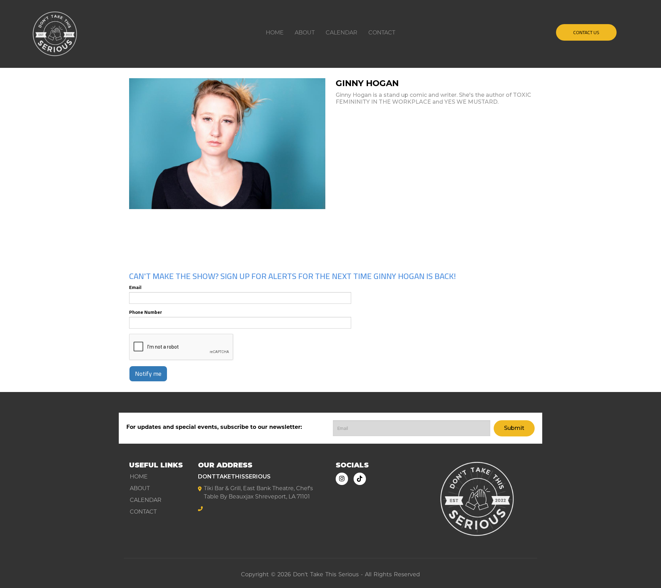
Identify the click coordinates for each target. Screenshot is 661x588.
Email (135, 287)
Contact (381, 32)
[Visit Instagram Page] (342, 479)
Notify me (148, 373)
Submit (514, 428)
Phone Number (145, 312)
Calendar (341, 32)
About (305, 32)
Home (275, 32)
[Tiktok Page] (360, 479)
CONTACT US (586, 32)
